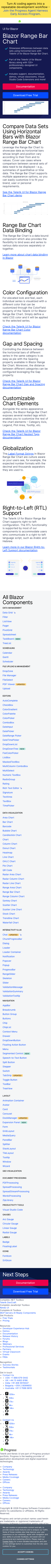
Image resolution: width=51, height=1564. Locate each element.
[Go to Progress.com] (8, 1451)
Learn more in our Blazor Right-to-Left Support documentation (24, 548)
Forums (6, 1338)
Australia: (18, 1388)
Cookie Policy (8, 1541)
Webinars (7, 1344)
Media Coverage (11, 1477)
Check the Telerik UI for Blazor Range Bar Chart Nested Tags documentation (22, 434)
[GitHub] (6, 1411)
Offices (6, 1482)
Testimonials (9, 1367)
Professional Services (13, 1346)
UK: (16, 1380)
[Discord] (6, 1414)
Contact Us (8, 1375)
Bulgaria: (18, 1385)
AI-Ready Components (24, 1313)
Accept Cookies (25, 1552)
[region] (25, 1544)
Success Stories (10, 1364)
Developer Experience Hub (16, 1328)
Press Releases (10, 1474)
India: (17, 1383)
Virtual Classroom (11, 1351)
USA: (16, 1377)
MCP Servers (6, 1313)
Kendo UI (4, 1307)
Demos (6, 1331)
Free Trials (8, 1318)
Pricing (6, 1320)
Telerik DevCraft (8, 1302)
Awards (6, 1472)
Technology (8, 1469)
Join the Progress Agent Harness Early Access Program (25, 12)
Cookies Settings (25, 1559)
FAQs (5, 1357)
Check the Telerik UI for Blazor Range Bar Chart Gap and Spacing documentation (24, 384)
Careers (6, 1479)
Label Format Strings (20, 453)
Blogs (5, 1341)
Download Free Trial (25, 95)
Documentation (25, 86)
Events (6, 1354)
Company (7, 1466)
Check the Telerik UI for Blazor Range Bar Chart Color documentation (22, 330)
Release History (10, 1336)
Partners (7, 1349)
